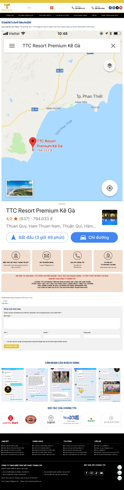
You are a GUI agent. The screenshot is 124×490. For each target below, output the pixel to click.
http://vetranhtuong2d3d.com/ (33, 481)
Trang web (86, 332)
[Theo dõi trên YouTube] (120, 7)
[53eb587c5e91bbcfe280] (62, 139)
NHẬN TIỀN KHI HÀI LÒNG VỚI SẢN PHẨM (13, 448)
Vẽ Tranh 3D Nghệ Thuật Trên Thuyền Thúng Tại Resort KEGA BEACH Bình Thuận (67, 27)
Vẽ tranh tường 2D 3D (25, 15)
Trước (4, 301)
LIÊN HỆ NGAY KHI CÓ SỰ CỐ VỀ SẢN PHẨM (76, 452)
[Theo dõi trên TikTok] (117, 7)
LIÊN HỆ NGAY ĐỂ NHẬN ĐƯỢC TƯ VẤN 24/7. (107, 454)
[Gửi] (51, 7)
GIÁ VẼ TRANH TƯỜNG (80, 15)
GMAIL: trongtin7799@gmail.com (104, 448)
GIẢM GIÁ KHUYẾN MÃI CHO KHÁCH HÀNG (44, 450)
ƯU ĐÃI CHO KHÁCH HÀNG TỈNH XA (43, 452)
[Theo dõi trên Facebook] (110, 7)
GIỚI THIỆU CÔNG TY (45, 15)
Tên (6, 332)
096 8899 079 (25, 472)
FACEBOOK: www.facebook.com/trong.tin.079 (107, 452)
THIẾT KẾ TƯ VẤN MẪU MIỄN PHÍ (42, 448)
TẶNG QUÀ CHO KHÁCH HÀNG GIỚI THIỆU (44, 454)
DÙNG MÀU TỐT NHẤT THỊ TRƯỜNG (12, 450)
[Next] (116, 385)
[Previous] (5, 385)
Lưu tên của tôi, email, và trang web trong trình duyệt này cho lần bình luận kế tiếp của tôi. (37, 341)
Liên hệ (94, 15)
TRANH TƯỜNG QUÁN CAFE (109, 15)
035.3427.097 (66, 472)
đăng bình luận (28, 297)
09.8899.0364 (22, 474)
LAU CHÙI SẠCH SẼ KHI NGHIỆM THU (74, 448)
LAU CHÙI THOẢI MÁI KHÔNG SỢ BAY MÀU (13, 454)
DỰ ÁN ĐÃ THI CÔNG (62, 15)
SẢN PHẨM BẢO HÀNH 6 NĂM (10, 446)
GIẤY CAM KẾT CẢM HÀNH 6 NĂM (73, 450)
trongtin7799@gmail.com (12, 481)
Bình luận (7, 316)
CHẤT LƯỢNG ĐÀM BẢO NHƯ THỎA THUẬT (76, 454)
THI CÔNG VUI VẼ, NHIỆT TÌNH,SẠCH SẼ (75, 446)
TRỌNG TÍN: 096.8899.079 (102, 446)
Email (46, 332)
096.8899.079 (64, 474)
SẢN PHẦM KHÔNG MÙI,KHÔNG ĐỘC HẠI (13, 452)
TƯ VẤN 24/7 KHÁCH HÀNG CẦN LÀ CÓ (43, 446)
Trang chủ (9, 15)
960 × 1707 (32, 27)
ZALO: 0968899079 (100, 450)
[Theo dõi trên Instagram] (113, 7)
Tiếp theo (5, 303)
